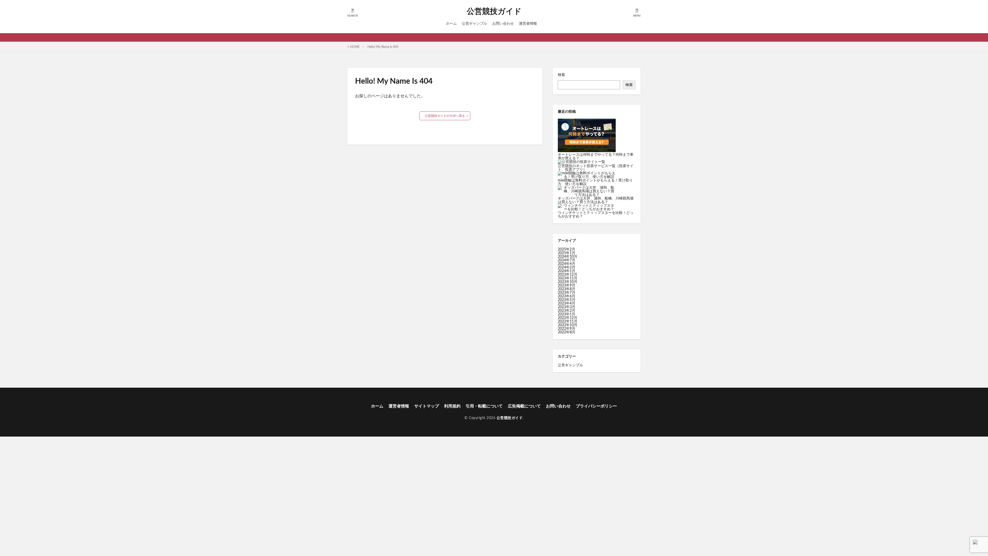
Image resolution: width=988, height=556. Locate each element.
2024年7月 (566, 260)
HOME (355, 46)
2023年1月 (566, 314)
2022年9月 (566, 329)
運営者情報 (528, 23)
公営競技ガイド (494, 11)
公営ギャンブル (474, 23)
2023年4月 (566, 303)
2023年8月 (566, 289)
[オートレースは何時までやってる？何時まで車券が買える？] (587, 136)
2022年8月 (566, 332)
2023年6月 (566, 296)
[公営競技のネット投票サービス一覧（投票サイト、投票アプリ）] (581, 162)
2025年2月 (566, 249)
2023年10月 (567, 282)
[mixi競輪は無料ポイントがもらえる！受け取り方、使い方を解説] (587, 175)
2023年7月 (566, 292)
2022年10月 (567, 325)
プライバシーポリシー (596, 406)
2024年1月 (566, 271)
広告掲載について (524, 406)
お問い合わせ (503, 23)
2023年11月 (567, 278)
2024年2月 (566, 267)
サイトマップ (426, 406)
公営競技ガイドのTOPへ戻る (445, 115)
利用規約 (452, 406)
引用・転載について (484, 406)
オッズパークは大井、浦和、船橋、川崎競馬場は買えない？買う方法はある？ (595, 200)
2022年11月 (567, 321)
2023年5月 (566, 300)
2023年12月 (567, 274)
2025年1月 (566, 253)
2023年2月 (566, 310)
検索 (561, 75)
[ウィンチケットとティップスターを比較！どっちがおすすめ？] (587, 207)
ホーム (451, 23)
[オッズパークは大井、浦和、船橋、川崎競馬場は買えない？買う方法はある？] (587, 191)
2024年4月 (566, 264)
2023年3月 (566, 307)
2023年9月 (566, 285)
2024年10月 (567, 256)
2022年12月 (567, 318)
